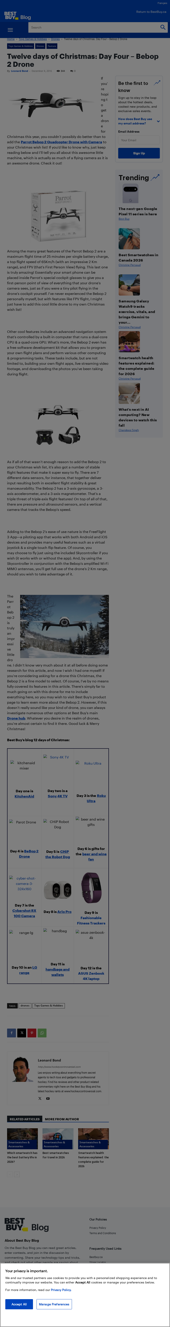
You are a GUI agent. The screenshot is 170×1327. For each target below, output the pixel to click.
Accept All (19, 1304)
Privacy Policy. (61, 1290)
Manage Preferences (54, 1304)
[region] (85, 1295)
